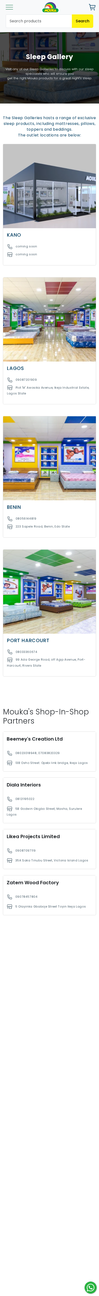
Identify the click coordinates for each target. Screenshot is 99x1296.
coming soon (26, 246)
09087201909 (26, 380)
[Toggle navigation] (9, 7)
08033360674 (26, 652)
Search (82, 21)
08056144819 (26, 518)
